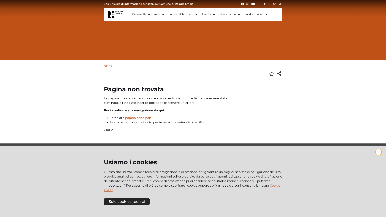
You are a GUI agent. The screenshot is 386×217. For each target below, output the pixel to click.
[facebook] (242, 3)
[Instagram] (248, 3)
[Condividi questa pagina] (279, 73)
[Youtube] (253, 3)
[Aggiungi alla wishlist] (271, 74)
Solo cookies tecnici (127, 201)
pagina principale (138, 118)
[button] (267, 4)
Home (108, 65)
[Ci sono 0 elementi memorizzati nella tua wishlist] (274, 3)
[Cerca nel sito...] (280, 4)
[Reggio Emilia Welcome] (117, 14)
